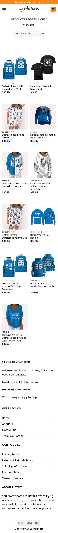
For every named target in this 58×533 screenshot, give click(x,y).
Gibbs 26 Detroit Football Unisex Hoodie (42, 285)
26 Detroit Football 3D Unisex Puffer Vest (13, 88)
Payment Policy (11, 472)
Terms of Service (12, 478)
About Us (8, 424)
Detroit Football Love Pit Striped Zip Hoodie (14, 185)
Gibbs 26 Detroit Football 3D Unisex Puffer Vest (11, 286)
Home (6, 418)
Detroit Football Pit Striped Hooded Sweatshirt (40, 186)
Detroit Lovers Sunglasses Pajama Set (14, 236)
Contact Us (9, 430)
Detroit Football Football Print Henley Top (43, 136)
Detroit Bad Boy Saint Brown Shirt (41, 88)
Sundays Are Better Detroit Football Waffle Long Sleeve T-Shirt (14, 338)
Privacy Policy (10, 454)
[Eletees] (29, 9)
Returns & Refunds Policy (17, 460)
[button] (4, 9)
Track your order (12, 436)
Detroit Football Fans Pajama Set (13, 136)
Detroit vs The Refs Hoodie (40, 236)
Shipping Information (15, 466)
